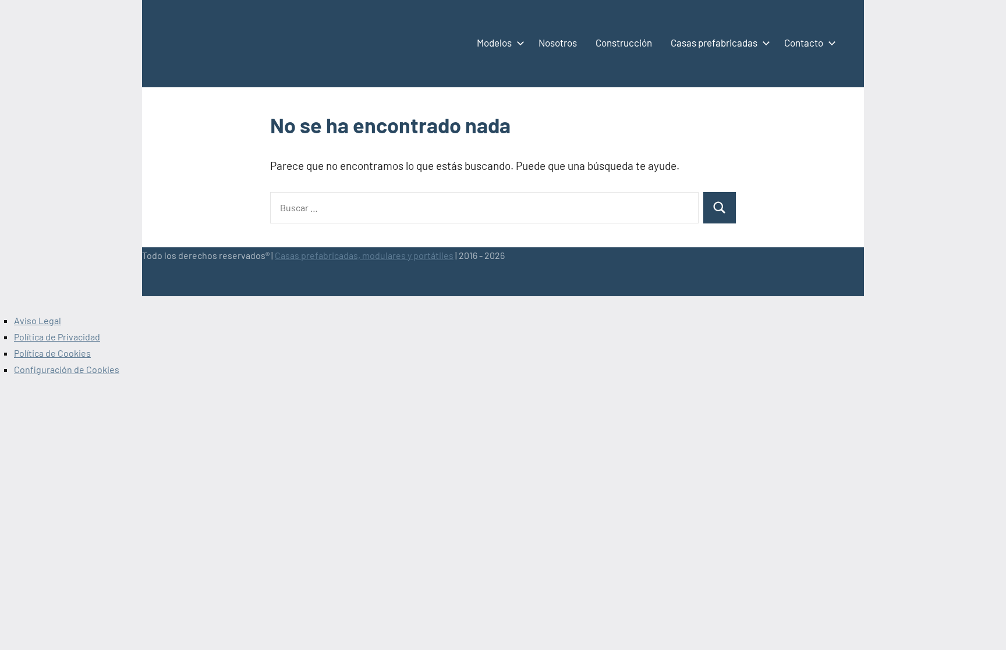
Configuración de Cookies (66, 369)
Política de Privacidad (57, 336)
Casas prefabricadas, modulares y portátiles (364, 255)
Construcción (624, 42)
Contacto (803, 42)
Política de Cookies (52, 352)
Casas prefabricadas (714, 42)
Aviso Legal (37, 320)
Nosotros (558, 42)
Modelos (494, 42)
